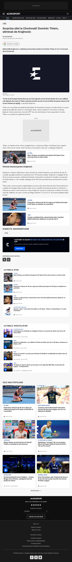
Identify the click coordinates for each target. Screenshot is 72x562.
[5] (40, 505)
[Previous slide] (3, 18)
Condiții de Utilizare (36, 538)
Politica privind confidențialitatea (36, 541)
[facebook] (32, 557)
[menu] (67, 14)
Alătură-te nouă (36, 530)
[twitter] (36, 557)
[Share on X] (4, 259)
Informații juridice (36, 543)
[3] (36, 505)
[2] (34, 505)
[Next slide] (68, 18)
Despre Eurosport (36, 527)
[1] (32, 505)
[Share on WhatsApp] (8, 259)
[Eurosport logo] (13, 14)
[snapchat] (40, 557)
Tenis (4, 23)
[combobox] (36, 511)
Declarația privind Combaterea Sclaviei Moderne (36, 546)
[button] (4, 14)
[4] (38, 505)
